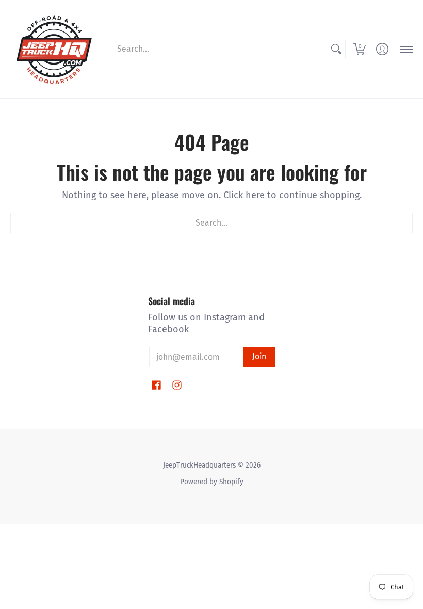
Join (259, 356)
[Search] (336, 49)
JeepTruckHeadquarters (199, 465)
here (255, 195)
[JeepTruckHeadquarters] (54, 49)
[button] (359, 49)
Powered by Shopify (211, 481)
